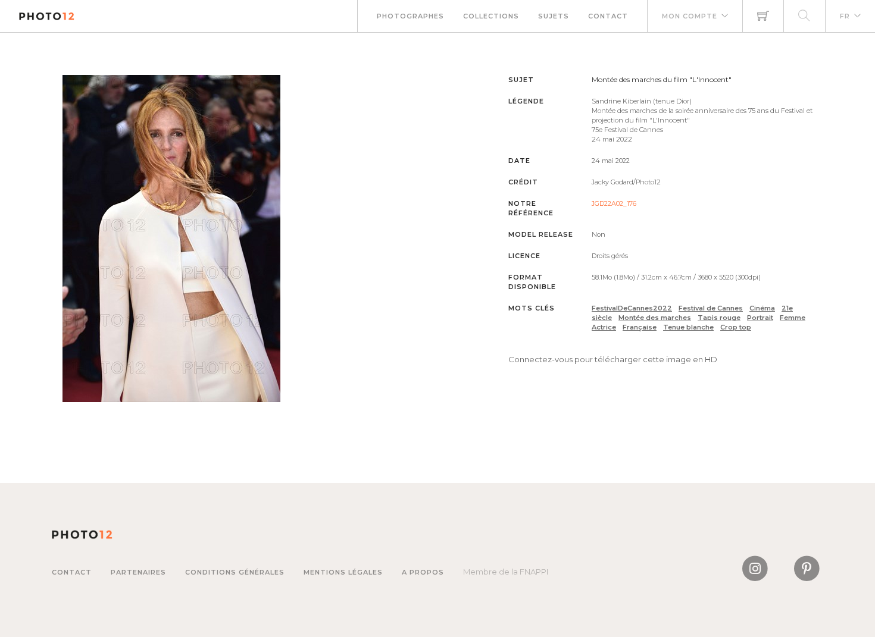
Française (640, 327)
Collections (491, 16)
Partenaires (138, 572)
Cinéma (762, 308)
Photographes (410, 16)
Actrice (604, 327)
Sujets (553, 16)
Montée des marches (654, 317)
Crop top (735, 327)
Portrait (760, 317)
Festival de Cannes (711, 308)
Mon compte (689, 16)
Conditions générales (235, 572)
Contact (608, 16)
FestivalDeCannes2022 (632, 308)
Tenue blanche (688, 327)
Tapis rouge (719, 317)
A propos (423, 572)
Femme (792, 317)
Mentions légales (343, 572)
